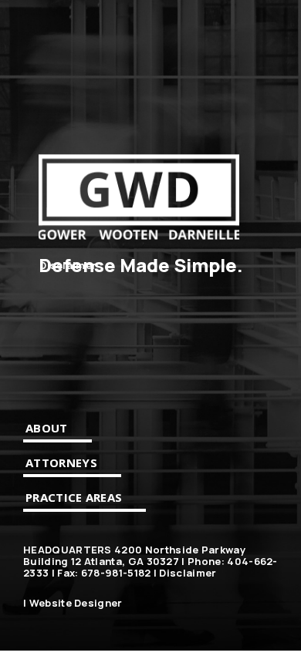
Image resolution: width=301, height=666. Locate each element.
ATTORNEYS (61, 462)
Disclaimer (67, 265)
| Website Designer (73, 603)
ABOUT (46, 428)
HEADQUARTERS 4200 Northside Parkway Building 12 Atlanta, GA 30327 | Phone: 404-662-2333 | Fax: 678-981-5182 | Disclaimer (150, 561)
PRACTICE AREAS (73, 497)
